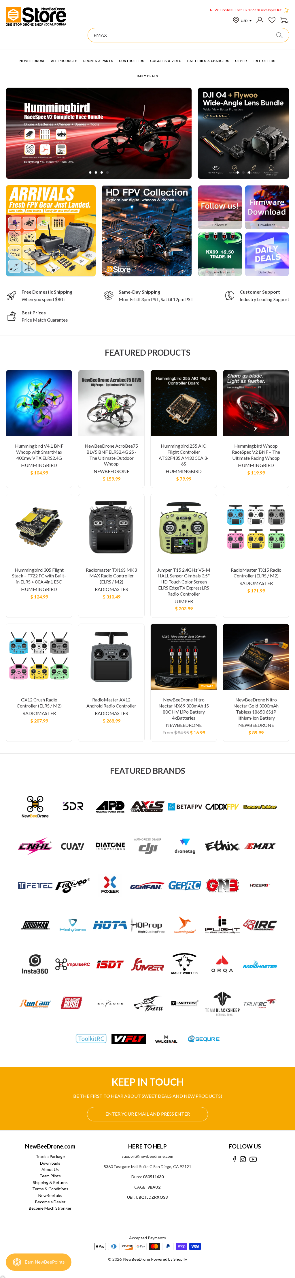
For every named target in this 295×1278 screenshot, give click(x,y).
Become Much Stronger (50, 1208)
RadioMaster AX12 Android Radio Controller (111, 702)
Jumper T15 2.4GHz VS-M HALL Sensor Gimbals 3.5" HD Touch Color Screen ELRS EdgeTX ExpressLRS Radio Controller (183, 581)
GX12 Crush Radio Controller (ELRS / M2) (39, 702)
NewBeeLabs (50, 1195)
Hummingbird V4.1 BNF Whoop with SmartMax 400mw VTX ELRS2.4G (39, 452)
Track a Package (50, 1156)
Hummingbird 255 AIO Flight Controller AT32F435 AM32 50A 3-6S (184, 454)
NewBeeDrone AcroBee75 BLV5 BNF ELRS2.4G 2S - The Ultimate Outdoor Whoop (111, 454)
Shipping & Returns (50, 1182)
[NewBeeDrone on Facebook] (234, 1159)
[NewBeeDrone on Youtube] (253, 1159)
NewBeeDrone (111, 471)
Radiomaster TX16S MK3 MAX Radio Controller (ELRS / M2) (111, 576)
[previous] (20, 133)
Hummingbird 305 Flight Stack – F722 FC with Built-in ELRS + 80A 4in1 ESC (39, 576)
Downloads (50, 1163)
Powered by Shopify (169, 1259)
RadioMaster (111, 589)
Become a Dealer (50, 1201)
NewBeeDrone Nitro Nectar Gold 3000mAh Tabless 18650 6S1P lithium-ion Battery (256, 708)
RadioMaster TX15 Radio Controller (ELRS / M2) (256, 573)
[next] (177, 133)
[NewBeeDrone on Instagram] (243, 1159)
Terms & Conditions (50, 1188)
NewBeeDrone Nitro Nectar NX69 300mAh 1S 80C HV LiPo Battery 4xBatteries (183, 708)
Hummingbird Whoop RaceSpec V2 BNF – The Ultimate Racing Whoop (256, 452)
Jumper (184, 601)
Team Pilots (50, 1175)
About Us (50, 1169)
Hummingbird (39, 465)
